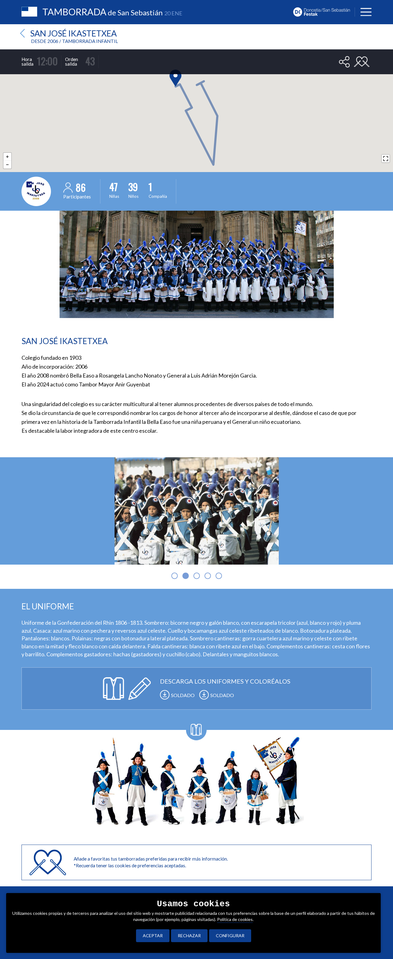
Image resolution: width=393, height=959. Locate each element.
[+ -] (196, 110)
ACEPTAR (153, 935)
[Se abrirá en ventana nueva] (324, 11)
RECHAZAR (189, 935)
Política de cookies (235, 919)
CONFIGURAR (230, 935)
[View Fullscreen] (386, 159)
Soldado (183, 695)
